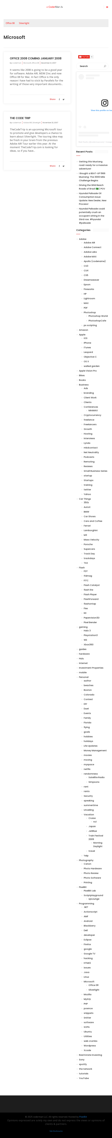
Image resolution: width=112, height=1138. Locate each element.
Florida (87, 722)
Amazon (83, 330)
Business (84, 384)
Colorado (89, 694)
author (87, 680)
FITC (86, 580)
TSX (86, 563)
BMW (86, 511)
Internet (83, 663)
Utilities (88, 1036)
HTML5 (87, 963)
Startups (88, 480)
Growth (88, 429)
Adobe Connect (92, 247)
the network (85, 1069)
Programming (86, 903)
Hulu (81, 658)
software (89, 1022)
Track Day (89, 553)
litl (85, 613)
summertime (91, 805)
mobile (83, 672)
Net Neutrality (91, 452)
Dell (86, 930)
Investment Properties (91, 667)
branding (89, 393)
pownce (88, 1008)
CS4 (86, 270)
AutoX (87, 507)
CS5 (86, 275)
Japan (92, 826)
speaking (89, 800)
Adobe (82, 239)
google (88, 949)
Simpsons (94, 782)
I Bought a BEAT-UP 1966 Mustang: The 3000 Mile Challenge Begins (92, 177)
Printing (88, 882)
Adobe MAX (90, 256)
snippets (88, 1013)
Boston (88, 690)
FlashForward (91, 599)
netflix (87, 769)
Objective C (90, 356)
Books (82, 380)
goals (87, 731)
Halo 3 (87, 630)
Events (87, 713)
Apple (82, 334)
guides (82, 649)
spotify (83, 1064)
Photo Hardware (93, 868)
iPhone (87, 342)
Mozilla (87, 994)
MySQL (87, 999)
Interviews (89, 438)
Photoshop (90, 312)
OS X (86, 361)
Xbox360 (88, 644)
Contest (88, 699)
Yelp (86, 855)
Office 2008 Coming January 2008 (35, 58)
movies (88, 755)
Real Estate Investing (90, 1055)
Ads (86, 388)
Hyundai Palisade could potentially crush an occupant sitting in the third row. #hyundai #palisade (92, 216)
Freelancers (90, 424)
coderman (16, 63)
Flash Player (90, 594)
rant (86, 786)
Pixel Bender (90, 622)
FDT (86, 571)
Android (88, 921)
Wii (85, 639)
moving (88, 759)
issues (87, 967)
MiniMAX (93, 410)
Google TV (89, 953)
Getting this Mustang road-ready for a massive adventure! (93, 165)
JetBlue (93, 831)
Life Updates (91, 745)
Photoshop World (98, 316)
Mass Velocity (91, 539)
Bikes (82, 375)
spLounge (94, 898)
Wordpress (90, 1045)
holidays (88, 741)
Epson (87, 284)
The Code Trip (20, 118)
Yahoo (87, 494)
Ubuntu (88, 1031)
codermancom (97, 142)
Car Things (85, 498)
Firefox (87, 944)
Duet (86, 708)
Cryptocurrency (92, 415)
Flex (86, 608)
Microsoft (27, 63)
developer (89, 935)
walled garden (92, 366)
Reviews (88, 466)
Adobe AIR (27, 122)
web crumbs (90, 1041)
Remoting (89, 461)
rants (87, 791)
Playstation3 (91, 635)
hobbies (88, 736)
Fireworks (89, 289)
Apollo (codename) (95, 261)
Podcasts (89, 457)
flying (87, 727)
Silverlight (24, 23)
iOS (85, 338)
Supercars (89, 549)
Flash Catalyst (92, 585)
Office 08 (10, 23)
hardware (84, 653)
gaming (83, 627)
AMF (86, 916)
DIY (85, 704)
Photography (86, 860)
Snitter (87, 1017)
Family (87, 718)
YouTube (84, 1078)
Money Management (95, 750)
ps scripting (90, 325)
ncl (95, 821)
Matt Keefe (83, 142)
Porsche (88, 544)
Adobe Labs (90, 252)
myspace (89, 764)
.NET (86, 907)
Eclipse (87, 939)
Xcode (87, 1050)
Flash (82, 567)
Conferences (91, 406)
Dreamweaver (91, 279)
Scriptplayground (93, 895)
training (88, 485)
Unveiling (89, 810)
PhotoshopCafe (97, 320)
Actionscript (90, 911)
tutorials (83, 1073)
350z (86, 502)
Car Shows (90, 516)
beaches (88, 685)
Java (86, 972)
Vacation (89, 814)
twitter (87, 489)
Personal (84, 677)
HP (85, 293)
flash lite (88, 589)
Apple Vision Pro (88, 370)
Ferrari (87, 525)
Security (88, 796)
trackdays (89, 558)
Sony (81, 1059)
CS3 (86, 265)
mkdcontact (91, 447)
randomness (91, 773)
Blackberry (89, 925)
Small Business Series (95, 471)
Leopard (88, 352)
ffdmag (88, 575)
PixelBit (83, 887)
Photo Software (92, 877)
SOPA (87, 1027)
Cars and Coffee (93, 521)
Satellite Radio (97, 777)
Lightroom (89, 298)
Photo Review (91, 873)
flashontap (90, 603)
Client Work (90, 397)
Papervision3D (91, 617)
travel (92, 851)
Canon (87, 863)
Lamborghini (91, 530)
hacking (88, 958)
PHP (86, 1003)
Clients (88, 402)
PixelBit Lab (90, 890)
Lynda (87, 443)
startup (88, 475)
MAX (86, 303)
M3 (85, 535)
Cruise (92, 818)
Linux (86, 977)
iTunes (87, 347)
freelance (89, 419)
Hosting (88, 433)
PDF (86, 307)
